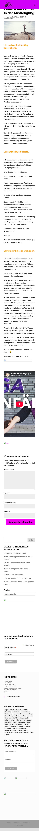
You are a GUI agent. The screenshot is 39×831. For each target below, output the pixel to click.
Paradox (20, 726)
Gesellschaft (24, 718)
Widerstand (18, 732)
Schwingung (22, 728)
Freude (30, 716)
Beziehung (8, 714)
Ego (6, 716)
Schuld (15, 728)
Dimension (23, 714)
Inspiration (8, 722)
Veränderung (9, 732)
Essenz (18, 716)
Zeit (31, 732)
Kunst (28, 722)
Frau (24, 716)
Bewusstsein (25, 712)
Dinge (30, 714)
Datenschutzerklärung (13, 696)
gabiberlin (10, 17)
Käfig (6, 724)
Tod (14, 730)
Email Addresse (10, 751)
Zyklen (7, 734)
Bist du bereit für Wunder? (14, 575)
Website (7, 511)
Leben (12, 724)
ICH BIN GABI (18, 825)
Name (7, 493)
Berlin (25, 710)
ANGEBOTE (16, 822)
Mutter (7, 726)
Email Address (10, 648)
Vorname (8, 759)
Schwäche (8, 730)
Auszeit (18, 710)
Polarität (27, 726)
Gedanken (8, 718)
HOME (9, 822)
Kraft (14, 722)
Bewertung (16, 712)
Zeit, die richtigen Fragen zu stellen (17, 578)
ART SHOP (26, 822)
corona (16, 714)
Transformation (22, 730)
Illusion (18, 720)
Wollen (26, 732)
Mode (26, 724)
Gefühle (15, 718)
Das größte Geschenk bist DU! (15, 553)
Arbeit (12, 710)
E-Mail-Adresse (10, 502)
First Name (8, 654)
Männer (13, 726)
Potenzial (8, 728)
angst (6, 710)
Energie (11, 716)
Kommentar (9, 470)
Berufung (8, 712)
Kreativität (21, 722)
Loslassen (19, 724)
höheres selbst (9, 720)
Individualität (27, 720)
